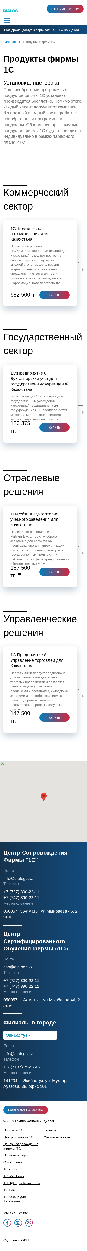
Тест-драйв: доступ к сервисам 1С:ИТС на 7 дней (41, 30)
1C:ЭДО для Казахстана (21, 1183)
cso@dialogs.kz (18, 967)
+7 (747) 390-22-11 (21, 897)
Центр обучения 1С (18, 1137)
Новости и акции (16, 1155)
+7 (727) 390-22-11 (21, 891)
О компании (12, 1162)
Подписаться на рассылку (25, 1110)
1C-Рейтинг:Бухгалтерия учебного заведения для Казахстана (34, 519)
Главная (9, 42)
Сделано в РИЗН (16, 1240)
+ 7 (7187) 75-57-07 (22, 1067)
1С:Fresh (10, 1169)
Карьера (50, 1130)
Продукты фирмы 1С (39, 42)
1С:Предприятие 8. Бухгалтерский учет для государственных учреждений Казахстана (39, 381)
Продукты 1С (13, 1130)
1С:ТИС (9, 1190)
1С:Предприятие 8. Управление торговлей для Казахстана (37, 660)
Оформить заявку (65, 9)
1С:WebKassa (13, 1176)
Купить (54, 427)
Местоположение (57, 1137)
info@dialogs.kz (18, 878)
